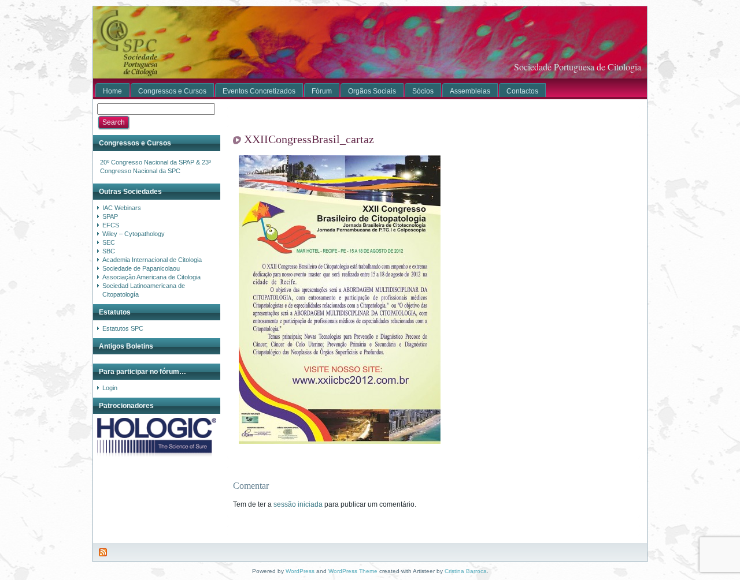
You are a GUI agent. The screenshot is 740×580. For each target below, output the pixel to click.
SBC (108, 251)
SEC (108, 242)
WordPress (300, 571)
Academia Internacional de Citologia (152, 259)
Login (109, 387)
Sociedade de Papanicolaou (141, 268)
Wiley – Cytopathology (133, 233)
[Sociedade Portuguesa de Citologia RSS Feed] (103, 552)
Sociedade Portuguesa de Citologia (577, 67)
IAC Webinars (121, 207)
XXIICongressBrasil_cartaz (309, 139)
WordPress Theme (353, 571)
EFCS (110, 225)
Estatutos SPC (122, 328)
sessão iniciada (298, 504)
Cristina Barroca (466, 571)
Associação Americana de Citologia (151, 277)
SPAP (110, 216)
